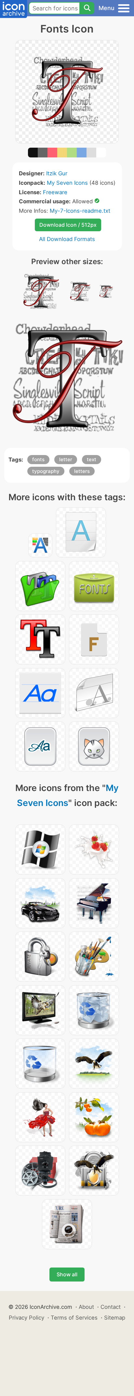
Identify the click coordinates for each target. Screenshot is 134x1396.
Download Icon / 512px (68, 224)
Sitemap (114, 1317)
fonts (38, 459)
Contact (110, 1307)
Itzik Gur (56, 173)
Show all (67, 1274)
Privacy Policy (26, 1317)
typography (46, 471)
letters (82, 471)
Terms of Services (74, 1317)
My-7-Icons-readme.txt (80, 211)
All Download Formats (67, 239)
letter (65, 459)
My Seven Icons (67, 183)
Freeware (55, 192)
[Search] (86, 8)
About (86, 1307)
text (91, 459)
